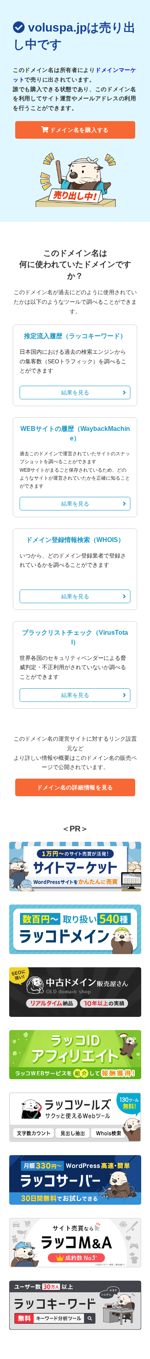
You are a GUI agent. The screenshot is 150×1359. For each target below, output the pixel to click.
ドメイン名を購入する (79, 130)
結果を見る (75, 392)
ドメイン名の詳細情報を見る (75, 787)
